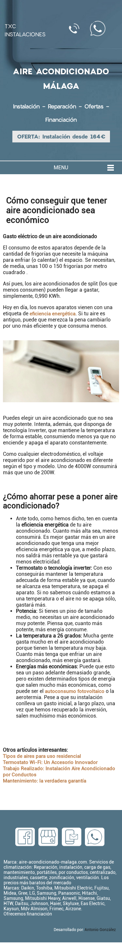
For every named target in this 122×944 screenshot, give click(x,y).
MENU (61, 167)
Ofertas (93, 106)
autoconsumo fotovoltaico (74, 691)
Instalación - (30, 106)
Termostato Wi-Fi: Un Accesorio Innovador (50, 762)
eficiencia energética (52, 314)
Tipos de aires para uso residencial (42, 756)
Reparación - (66, 106)
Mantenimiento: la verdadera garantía (44, 781)
